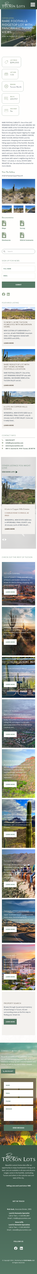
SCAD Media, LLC (29, 1260)
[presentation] (3, 539)
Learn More (10, 592)
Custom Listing (8, 18)
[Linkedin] (8, 294)
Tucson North (16, 86)
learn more (9, 343)
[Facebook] (3, 294)
